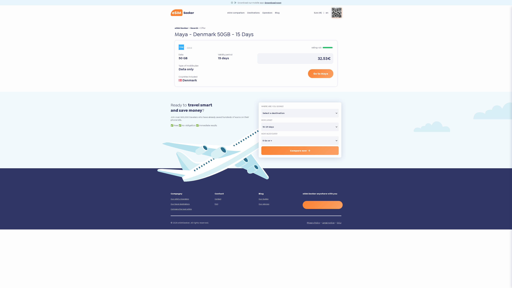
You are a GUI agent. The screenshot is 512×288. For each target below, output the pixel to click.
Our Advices (264, 204)
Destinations (253, 12)
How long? (266, 120)
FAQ (216, 204)
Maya (189, 47)
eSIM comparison (236, 12)
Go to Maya (320, 73)
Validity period (225, 54)
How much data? (269, 134)
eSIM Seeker (181, 28)
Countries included (188, 76)
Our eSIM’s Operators (180, 199)
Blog (277, 12)
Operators (267, 12)
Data (181, 54)
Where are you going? (272, 106)
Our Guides (263, 199)
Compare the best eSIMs (181, 209)
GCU (339, 222)
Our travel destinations (180, 204)
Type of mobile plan (189, 65)
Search (194, 28)
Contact (218, 199)
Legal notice (328, 222)
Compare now (298, 150)
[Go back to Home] (182, 12)
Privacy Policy (313, 222)
